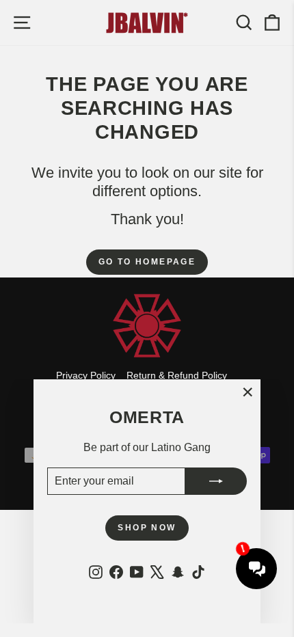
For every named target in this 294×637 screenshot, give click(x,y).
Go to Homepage (147, 262)
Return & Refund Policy (176, 375)
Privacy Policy (86, 375)
